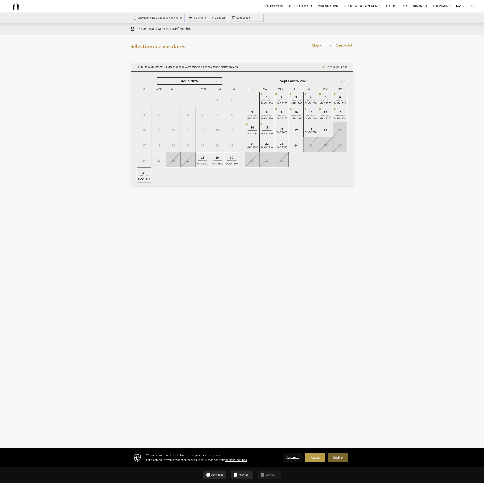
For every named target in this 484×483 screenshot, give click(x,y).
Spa (405, 6)
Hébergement (273, 6)
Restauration (328, 6)
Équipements (442, 6)
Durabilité (420, 6)
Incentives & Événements (362, 6)
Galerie (391, 6)
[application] (242, 465)
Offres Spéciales (301, 6)
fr (471, 6)
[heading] (204, 46)
